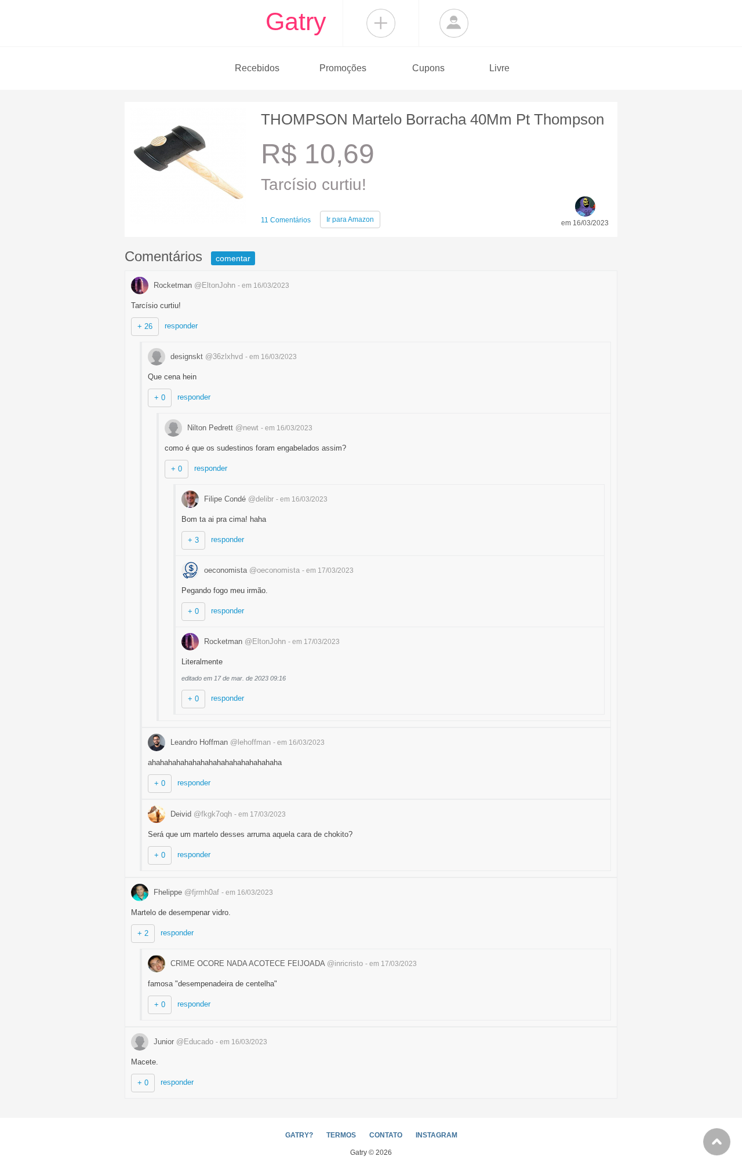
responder (181, 325)
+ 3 (193, 540)
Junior (182, 1041)
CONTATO (385, 1135)
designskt (205, 356)
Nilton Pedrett (222, 427)
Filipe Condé (238, 499)
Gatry (295, 21)
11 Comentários (286, 220)
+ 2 (142, 933)
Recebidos (257, 68)
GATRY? (299, 1135)
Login (454, 23)
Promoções (342, 68)
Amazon (350, 219)
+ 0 (159, 397)
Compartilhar (380, 23)
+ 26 (144, 326)
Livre (499, 68)
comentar (233, 258)
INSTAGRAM (436, 1135)
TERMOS (341, 1135)
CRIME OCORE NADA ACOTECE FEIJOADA (265, 963)
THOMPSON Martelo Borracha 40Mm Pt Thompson (432, 119)
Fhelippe (185, 892)
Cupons (428, 68)
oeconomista (251, 570)
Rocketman (193, 285)
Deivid (200, 814)
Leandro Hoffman (219, 742)
